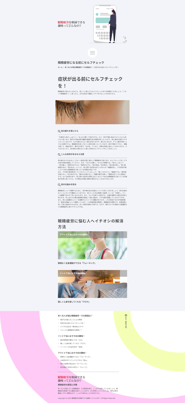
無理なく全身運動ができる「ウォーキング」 (77, 263)
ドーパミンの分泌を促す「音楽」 (71, 347)
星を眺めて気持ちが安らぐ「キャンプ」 (74, 367)
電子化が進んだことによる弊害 (71, 320)
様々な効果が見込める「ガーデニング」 (74, 364)
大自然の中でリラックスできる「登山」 (74, 360)
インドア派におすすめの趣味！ (71, 336)
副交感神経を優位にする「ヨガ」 (71, 340)
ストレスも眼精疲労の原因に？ (71, 330)
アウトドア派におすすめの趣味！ (72, 353)
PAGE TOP (126, 324)
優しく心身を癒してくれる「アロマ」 (74, 302)
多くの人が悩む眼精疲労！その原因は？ (75, 315)
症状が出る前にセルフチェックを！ (72, 323)
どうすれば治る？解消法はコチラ (71, 327)
